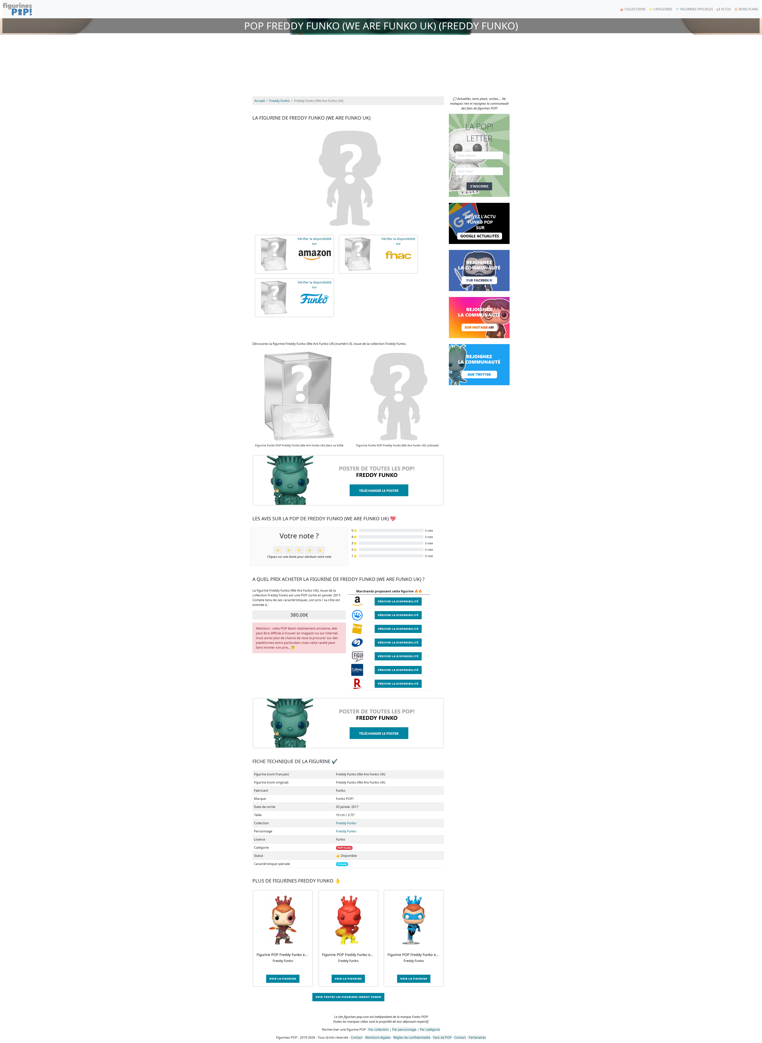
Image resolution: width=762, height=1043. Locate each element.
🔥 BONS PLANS (746, 9)
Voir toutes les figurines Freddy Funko (348, 997)
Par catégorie (430, 1029)
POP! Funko (344, 847)
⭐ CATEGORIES (660, 9)
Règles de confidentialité (411, 1037)
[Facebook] (479, 270)
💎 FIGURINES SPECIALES (694, 9)
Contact (357, 1037)
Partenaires (477, 1037)
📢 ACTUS (723, 9)
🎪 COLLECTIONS (633, 9)
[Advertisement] (381, 66)
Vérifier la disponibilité (398, 601)
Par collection (378, 1029)
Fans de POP (442, 1037)
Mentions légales (378, 1037)
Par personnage (404, 1029)
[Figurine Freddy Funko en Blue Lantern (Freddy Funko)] (413, 920)
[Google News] (479, 223)
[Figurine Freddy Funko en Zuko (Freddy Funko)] (282, 920)
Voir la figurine (282, 978)
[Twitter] (479, 364)
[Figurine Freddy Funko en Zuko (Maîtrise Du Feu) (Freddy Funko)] (348, 920)
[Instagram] (479, 317)
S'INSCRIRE (479, 186)
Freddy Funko (346, 823)
